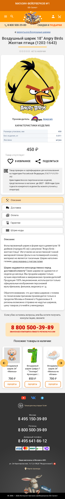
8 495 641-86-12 (32, 441)
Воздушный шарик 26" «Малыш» (12, 369)
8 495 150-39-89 (32, 419)
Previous (4, 363)
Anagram (48, 119)
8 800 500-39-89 (32, 328)
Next (61, 363)
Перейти (12, 384)
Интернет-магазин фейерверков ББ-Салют (39, 496)
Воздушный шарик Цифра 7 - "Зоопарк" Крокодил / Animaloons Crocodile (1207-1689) (32, 370)
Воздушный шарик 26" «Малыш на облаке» (53, 370)
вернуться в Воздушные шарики (33, 32)
